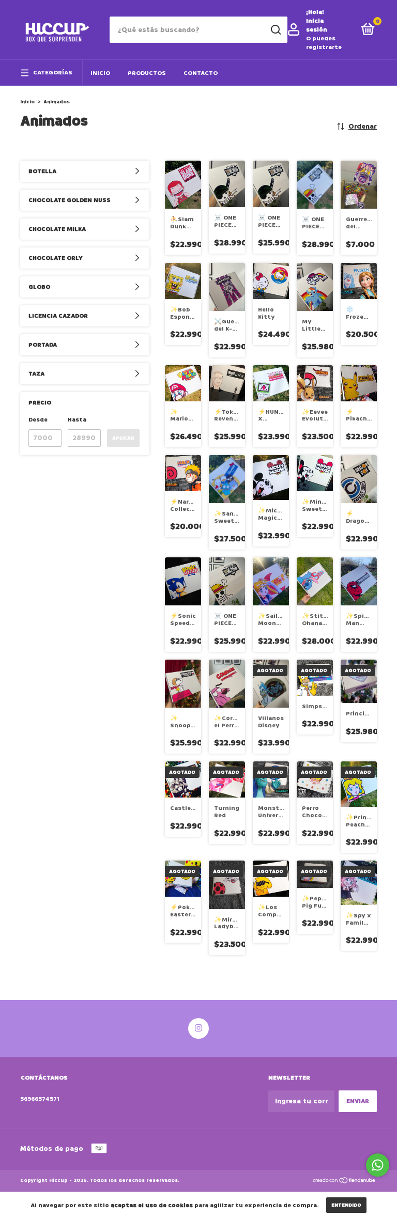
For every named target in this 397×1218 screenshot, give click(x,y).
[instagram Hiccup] (198, 1028)
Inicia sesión (316, 25)
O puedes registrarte (324, 43)
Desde (38, 419)
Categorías (52, 72)
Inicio (100, 73)
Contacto (201, 73)
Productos (147, 73)
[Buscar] (275, 30)
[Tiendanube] (344, 1181)
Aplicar (123, 438)
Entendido (346, 1205)
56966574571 (39, 1099)
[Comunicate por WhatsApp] (377, 1165)
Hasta (77, 419)
